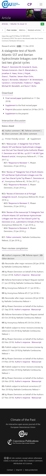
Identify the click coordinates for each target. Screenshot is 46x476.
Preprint (8, 109)
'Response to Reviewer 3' (18, 203)
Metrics (22, 30)
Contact (10, 470)
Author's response (21, 275)
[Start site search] (42, 24)
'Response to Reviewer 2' (18, 184)
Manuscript (35, 275)
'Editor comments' (13, 237)
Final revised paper (13, 98)
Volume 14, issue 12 (18, 24)
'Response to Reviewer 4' (18, 228)
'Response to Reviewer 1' (18, 162)
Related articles (34, 30)
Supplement (10, 105)
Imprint (19, 470)
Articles (5, 24)
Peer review (12, 30)
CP (29, 4)
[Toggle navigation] (41, 4)
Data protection (31, 470)
